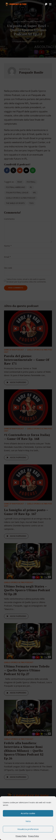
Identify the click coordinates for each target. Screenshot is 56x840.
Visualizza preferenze (28, 829)
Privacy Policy (21, 836)
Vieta (28, 821)
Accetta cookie (28, 813)
